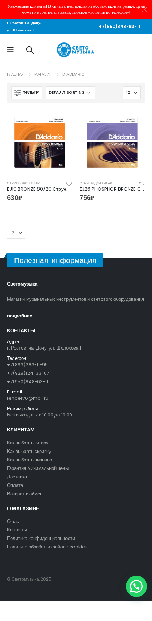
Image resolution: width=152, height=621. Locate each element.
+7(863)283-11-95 (27, 364)
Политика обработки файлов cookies (47, 547)
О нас (13, 521)
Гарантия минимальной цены (38, 468)
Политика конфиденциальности (41, 538)
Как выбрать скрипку (29, 451)
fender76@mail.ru (27, 398)
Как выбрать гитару (27, 442)
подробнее (19, 315)
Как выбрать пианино (29, 459)
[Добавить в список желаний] (69, 183)
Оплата (15, 485)
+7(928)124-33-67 (28, 373)
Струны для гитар (23, 183)
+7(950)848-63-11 (119, 26)
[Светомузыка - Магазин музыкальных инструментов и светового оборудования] (76, 49)
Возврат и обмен (24, 493)
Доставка (17, 476)
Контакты (17, 530)
